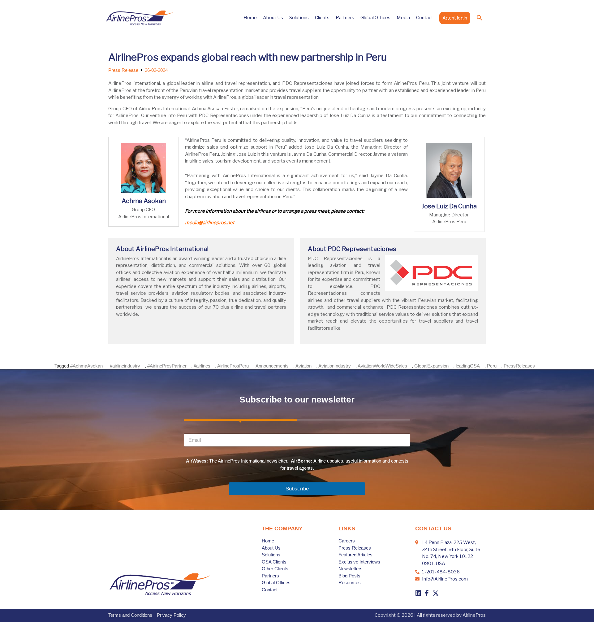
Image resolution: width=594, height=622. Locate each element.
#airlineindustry (125, 365)
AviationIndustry (334, 365)
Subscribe (297, 489)
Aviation (303, 365)
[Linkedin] (418, 593)
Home (250, 17)
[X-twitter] (436, 593)
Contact (424, 17)
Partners (345, 17)
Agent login (454, 18)
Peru (492, 365)
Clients (322, 17)
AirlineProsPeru (233, 365)
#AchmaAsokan (86, 365)
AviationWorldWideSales (382, 365)
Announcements (272, 365)
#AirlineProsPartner (167, 365)
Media (403, 17)
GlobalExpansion (431, 365)
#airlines (202, 365)
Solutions (299, 17)
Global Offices (375, 17)
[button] (479, 18)
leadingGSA (468, 365)
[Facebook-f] (427, 593)
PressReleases (519, 365)
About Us (273, 17)
